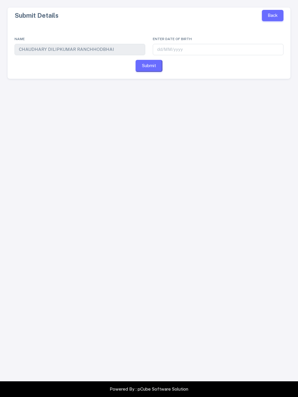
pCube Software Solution (163, 389)
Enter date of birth (172, 39)
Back (273, 15)
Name (20, 39)
